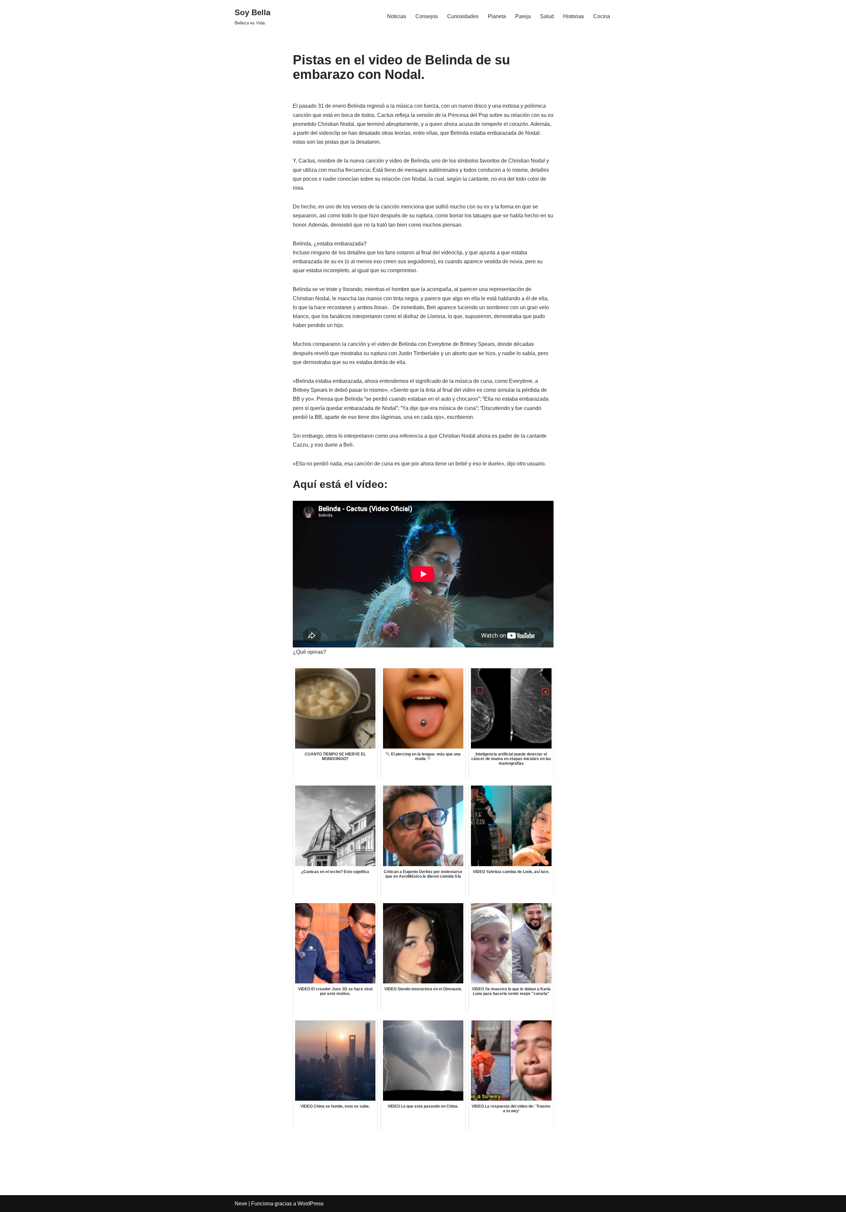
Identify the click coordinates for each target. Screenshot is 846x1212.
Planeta (497, 16)
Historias (573, 16)
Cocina (601, 16)
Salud (547, 16)
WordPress (310, 1203)
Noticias (396, 16)
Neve (241, 1203)
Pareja (523, 16)
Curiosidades (463, 16)
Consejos (426, 16)
